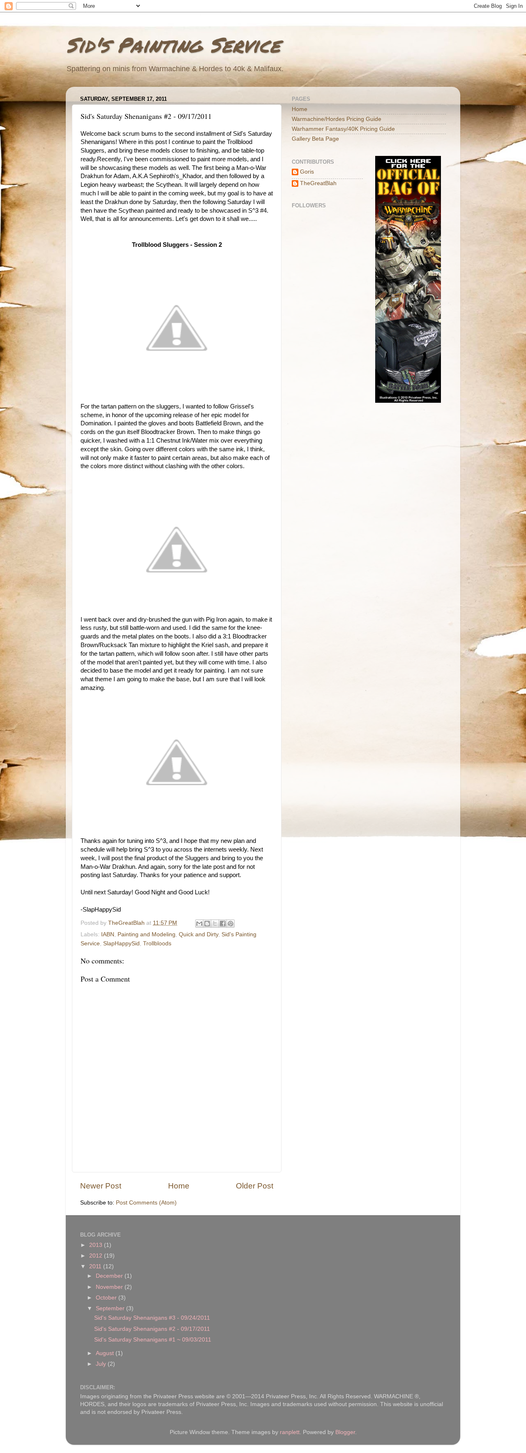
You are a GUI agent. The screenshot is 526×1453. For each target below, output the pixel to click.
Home (178, 1185)
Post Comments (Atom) (146, 1203)
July (102, 1364)
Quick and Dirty (198, 934)
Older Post (254, 1185)
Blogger (345, 1432)
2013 (96, 1245)
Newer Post (100, 1185)
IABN (107, 934)
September (111, 1308)
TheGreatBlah (318, 183)
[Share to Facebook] (223, 923)
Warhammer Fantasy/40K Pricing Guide (343, 129)
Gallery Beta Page (315, 139)
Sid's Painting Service (173, 44)
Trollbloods (157, 943)
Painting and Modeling (146, 934)
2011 (96, 1266)
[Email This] (199, 923)
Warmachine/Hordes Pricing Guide (336, 119)
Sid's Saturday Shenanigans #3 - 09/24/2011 (152, 1318)
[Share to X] (215, 923)
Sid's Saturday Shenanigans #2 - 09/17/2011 (152, 1329)
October (107, 1298)
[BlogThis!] (207, 923)
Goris (307, 172)
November (110, 1287)
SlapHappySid (121, 943)
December (110, 1276)
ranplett (290, 1432)
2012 (96, 1256)
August (105, 1353)
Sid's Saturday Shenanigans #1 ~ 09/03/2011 (152, 1340)
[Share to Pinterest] (230, 923)
